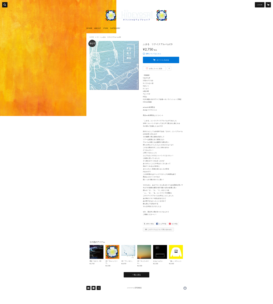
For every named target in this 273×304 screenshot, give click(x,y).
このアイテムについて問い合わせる (160, 229)
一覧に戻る (136, 275)
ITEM (105, 28)
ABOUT (97, 28)
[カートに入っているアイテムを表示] (268, 4)
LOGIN (259, 5)
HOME (89, 28)
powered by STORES (134, 288)
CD (98, 37)
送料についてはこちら (153, 54)
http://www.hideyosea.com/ (185, 288)
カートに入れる (163, 60)
